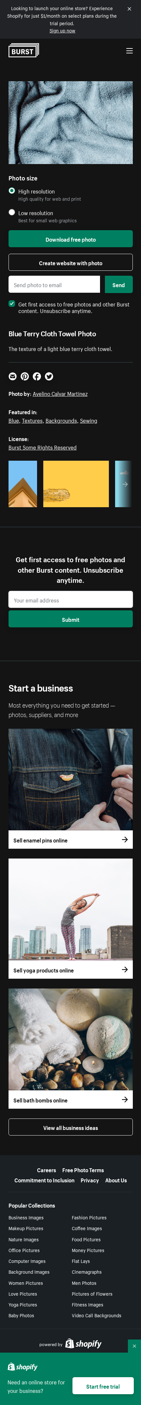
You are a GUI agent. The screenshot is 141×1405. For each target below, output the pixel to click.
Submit (70, 619)
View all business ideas (70, 1127)
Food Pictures (86, 1239)
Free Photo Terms (83, 1169)
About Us (116, 1179)
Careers (46, 1169)
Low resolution (35, 212)
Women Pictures (26, 1282)
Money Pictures (88, 1249)
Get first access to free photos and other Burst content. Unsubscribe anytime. (74, 306)
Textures (32, 420)
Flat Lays (81, 1260)
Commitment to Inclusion (44, 1179)
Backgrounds (61, 420)
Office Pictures (24, 1249)
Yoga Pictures (23, 1304)
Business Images (26, 1217)
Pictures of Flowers (92, 1293)
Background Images (29, 1271)
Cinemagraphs (87, 1271)
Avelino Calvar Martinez (60, 393)
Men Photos (84, 1282)
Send (118, 284)
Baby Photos (21, 1315)
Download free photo (71, 238)
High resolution (36, 191)
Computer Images (27, 1260)
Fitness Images (87, 1304)
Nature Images (24, 1239)
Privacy (90, 1179)
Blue (14, 420)
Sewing (88, 420)
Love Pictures (23, 1293)
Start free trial (103, 1385)
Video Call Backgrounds (96, 1315)
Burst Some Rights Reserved (43, 446)
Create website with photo (70, 262)
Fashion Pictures (89, 1217)
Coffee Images (87, 1227)
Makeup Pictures (26, 1227)
